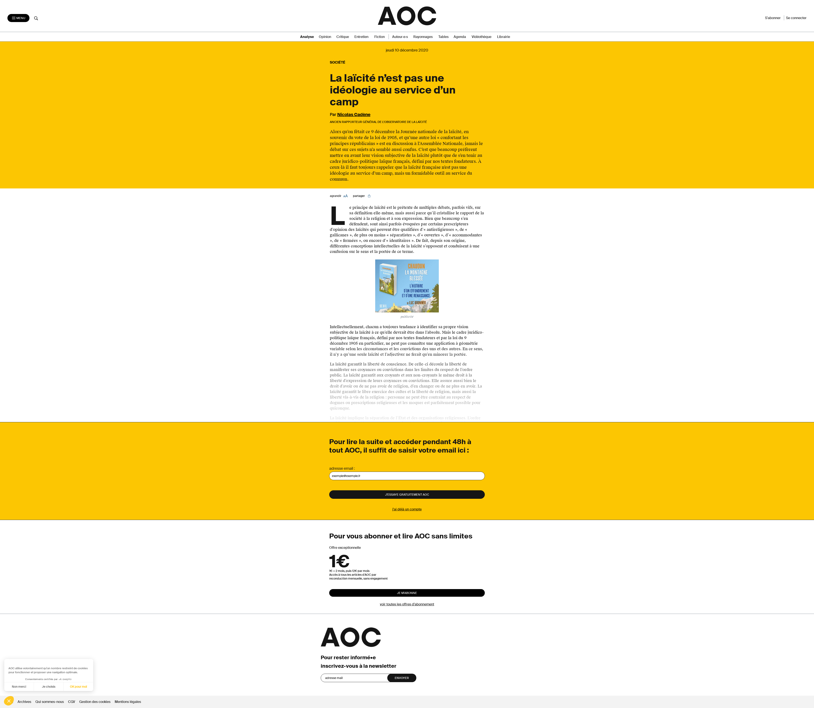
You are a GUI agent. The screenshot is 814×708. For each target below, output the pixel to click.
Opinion (325, 37)
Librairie (503, 37)
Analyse (307, 37)
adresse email (341, 468)
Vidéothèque (481, 37)
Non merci (19, 686)
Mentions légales (128, 702)
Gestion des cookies (95, 702)
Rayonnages (423, 37)
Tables (443, 37)
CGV (71, 702)
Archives (24, 702)
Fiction (379, 37)
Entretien (361, 37)
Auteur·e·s (400, 37)
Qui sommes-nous (49, 702)
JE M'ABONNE (407, 593)
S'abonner (773, 18)
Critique (342, 37)
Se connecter (796, 18)
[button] (9, 701)
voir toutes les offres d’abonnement (407, 604)
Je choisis (48, 686)
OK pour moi (78, 686)
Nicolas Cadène (353, 114)
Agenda (460, 37)
